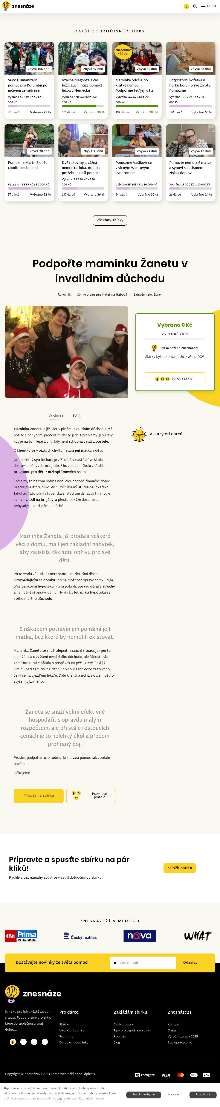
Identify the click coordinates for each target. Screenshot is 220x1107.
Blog (116, 1043)
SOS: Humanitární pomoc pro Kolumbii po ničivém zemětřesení (27, 85)
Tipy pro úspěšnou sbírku (132, 1031)
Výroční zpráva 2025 (183, 1037)
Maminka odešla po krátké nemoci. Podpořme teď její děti (134, 85)
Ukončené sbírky (71, 1031)
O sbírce (56, 416)
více (59, 1099)
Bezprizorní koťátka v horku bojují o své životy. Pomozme (190, 85)
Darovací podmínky (73, 1043)
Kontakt (174, 1025)
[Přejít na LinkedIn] (45, 1042)
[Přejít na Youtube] (34, 1042)
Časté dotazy (123, 1025)
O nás (172, 1031)
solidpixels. (87, 1074)
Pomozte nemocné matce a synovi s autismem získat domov (190, 168)
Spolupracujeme (180, 1043)
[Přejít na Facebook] (13, 1042)
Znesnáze (177, 1012)
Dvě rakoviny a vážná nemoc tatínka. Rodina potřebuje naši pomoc (81, 168)
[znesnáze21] (18, 6)
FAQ (77, 416)
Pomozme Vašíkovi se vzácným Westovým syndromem (134, 168)
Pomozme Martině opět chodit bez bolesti (27, 165)
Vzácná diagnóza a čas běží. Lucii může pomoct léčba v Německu (82, 85)
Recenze (119, 1037)
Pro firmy (66, 1037)
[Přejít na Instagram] (23, 1042)
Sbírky (64, 1025)
